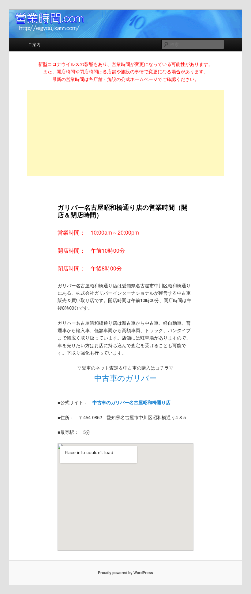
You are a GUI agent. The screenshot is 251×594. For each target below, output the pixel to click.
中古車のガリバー (125, 377)
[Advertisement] (125, 133)
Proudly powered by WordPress (125, 572)
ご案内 (34, 44)
